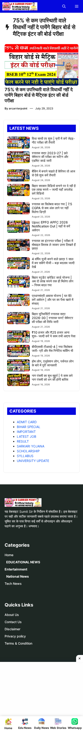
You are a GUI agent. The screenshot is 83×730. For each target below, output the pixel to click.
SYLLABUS (25, 456)
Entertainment (16, 569)
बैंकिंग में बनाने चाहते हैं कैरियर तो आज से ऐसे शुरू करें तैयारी (53, 173)
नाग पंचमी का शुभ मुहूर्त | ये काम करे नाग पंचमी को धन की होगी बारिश (52, 377)
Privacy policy (15, 636)
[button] (64, 6)
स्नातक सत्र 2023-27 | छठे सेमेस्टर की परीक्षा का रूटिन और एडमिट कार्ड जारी (50, 157)
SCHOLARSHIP (28, 451)
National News (17, 576)
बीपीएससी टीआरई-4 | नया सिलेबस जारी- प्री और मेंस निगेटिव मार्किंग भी (52, 349)
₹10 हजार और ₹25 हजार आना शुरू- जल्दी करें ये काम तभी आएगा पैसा (53, 334)
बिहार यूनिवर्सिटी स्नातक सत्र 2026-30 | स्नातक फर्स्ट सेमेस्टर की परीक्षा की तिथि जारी (52, 318)
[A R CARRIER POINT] (19, 6)
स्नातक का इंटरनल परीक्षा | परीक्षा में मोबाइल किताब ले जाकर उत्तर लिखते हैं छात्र (54, 244)
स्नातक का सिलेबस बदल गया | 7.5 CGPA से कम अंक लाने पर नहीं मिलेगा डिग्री (52, 208)
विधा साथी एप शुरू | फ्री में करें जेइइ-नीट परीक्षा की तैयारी (53, 140)
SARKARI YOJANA (30, 446)
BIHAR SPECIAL (28, 427)
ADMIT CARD (27, 422)
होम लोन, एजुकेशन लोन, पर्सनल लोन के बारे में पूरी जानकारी (53, 363)
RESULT (23, 441)
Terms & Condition (18, 643)
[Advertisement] (43, 695)
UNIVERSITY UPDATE (33, 461)
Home (9, 555)
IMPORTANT (26, 432)
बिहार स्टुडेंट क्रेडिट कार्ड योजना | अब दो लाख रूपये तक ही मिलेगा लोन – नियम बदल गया (52, 281)
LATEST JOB (26, 436)
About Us (12, 615)
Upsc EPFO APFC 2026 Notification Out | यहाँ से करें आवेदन (51, 226)
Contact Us (13, 622)
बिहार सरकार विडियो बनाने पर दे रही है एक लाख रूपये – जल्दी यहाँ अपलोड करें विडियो (54, 190)
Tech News (13, 583)
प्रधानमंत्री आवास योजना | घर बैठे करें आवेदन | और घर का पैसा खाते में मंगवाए (52, 299)
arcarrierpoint (18, 108)
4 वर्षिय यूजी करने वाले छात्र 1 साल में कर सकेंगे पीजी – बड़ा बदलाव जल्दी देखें (53, 263)
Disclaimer (12, 629)
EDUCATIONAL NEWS (23, 562)
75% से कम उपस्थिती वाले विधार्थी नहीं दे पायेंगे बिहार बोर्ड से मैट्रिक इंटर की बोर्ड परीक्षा (39, 95)
